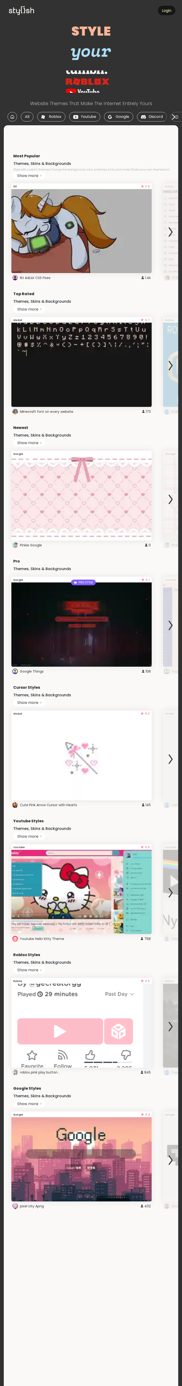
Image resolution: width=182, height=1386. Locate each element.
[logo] (30, 10)
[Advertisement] (91, 136)
